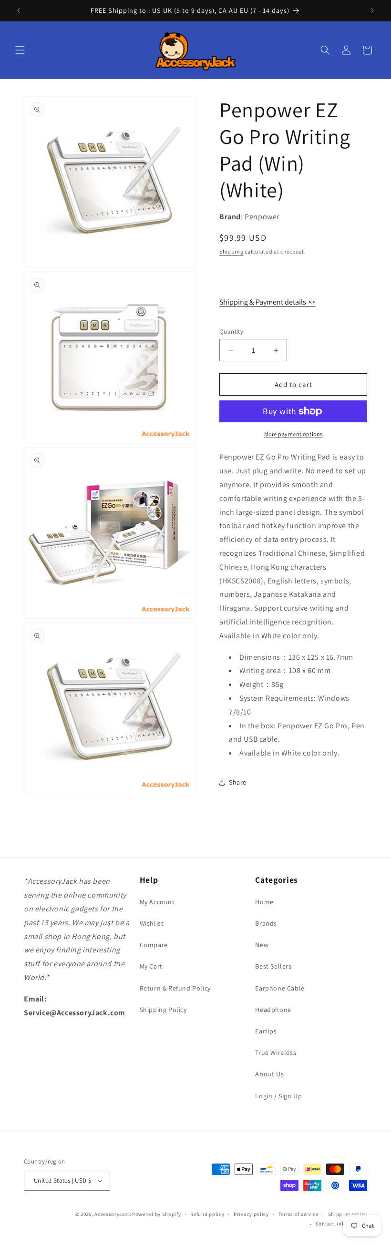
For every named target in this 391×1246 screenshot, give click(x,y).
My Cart (151, 966)
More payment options (293, 434)
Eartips (266, 1031)
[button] (20, 50)
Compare (154, 944)
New (261, 944)
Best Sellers (273, 966)
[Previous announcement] (18, 10)
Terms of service (298, 1214)
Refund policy (207, 1214)
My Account (157, 902)
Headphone (273, 1009)
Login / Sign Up (278, 1096)
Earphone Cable (279, 988)
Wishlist (152, 923)
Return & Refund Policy (175, 988)
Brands (266, 923)
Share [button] (238, 782)
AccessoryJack (112, 1214)
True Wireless (275, 1052)
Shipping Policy (163, 1009)
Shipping (231, 251)
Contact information (341, 1223)
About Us (269, 1074)
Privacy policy (251, 1214)
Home (264, 902)
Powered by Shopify (156, 1214)
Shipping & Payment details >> (267, 302)
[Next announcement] (372, 10)
